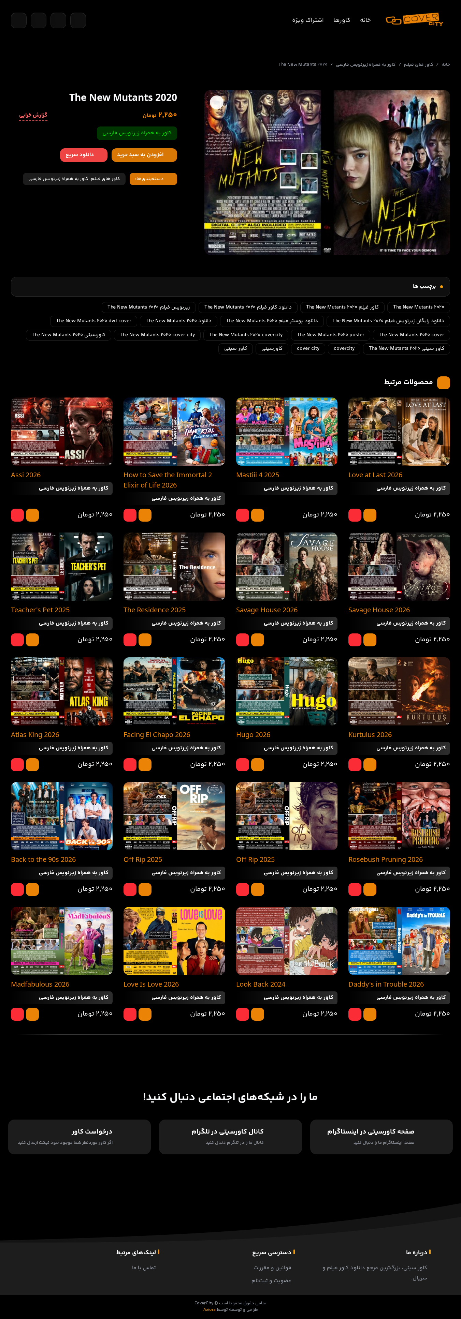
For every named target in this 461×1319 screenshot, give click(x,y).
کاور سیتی (235, 349)
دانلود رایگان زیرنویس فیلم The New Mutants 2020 (388, 321)
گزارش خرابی (33, 115)
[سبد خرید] (38, 20)
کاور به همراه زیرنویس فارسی (366, 64)
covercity (344, 349)
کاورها (341, 20)
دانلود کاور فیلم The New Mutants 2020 (248, 307)
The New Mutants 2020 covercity (246, 335)
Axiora (209, 1309)
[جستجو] (19, 20)
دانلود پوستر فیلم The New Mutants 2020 (272, 321)
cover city (308, 349)
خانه (365, 20)
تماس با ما (144, 1268)
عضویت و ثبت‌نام (271, 1281)
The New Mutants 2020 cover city (157, 335)
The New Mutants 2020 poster (330, 335)
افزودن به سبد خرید (140, 155)
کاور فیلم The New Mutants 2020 (342, 307)
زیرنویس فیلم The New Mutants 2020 (148, 307)
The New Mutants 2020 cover (411, 335)
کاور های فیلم (418, 64)
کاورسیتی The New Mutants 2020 (68, 335)
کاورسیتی (272, 349)
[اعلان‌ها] (58, 20)
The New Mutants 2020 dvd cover (93, 321)
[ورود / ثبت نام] (78, 20)
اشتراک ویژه (308, 20)
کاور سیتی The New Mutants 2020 (406, 349)
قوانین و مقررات (272, 1268)
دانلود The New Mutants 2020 (179, 321)
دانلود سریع (80, 155)
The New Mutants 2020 (418, 307)
